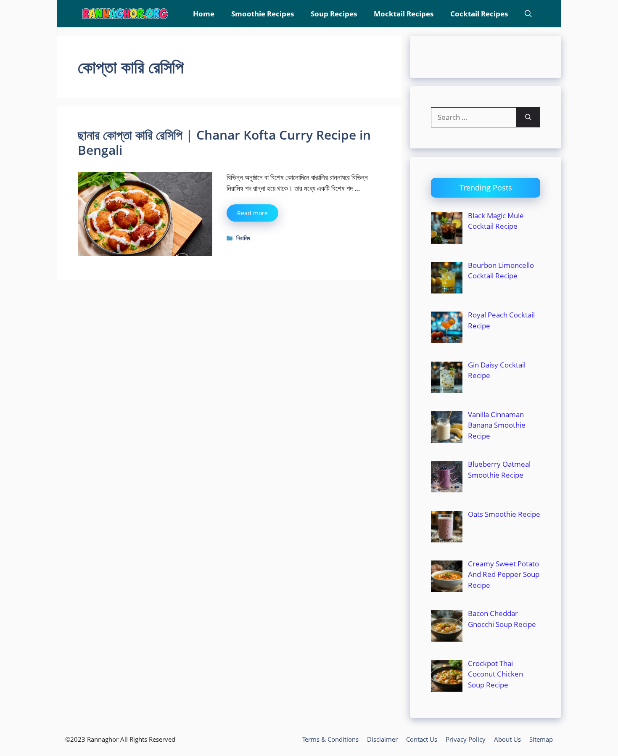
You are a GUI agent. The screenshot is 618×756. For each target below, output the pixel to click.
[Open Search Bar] (528, 13)
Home (203, 14)
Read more (252, 213)
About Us (507, 739)
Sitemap (541, 739)
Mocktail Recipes (403, 14)
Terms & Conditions (330, 739)
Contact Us (421, 739)
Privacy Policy (466, 739)
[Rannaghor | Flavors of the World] (125, 13)
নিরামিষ (243, 238)
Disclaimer (382, 739)
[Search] (528, 117)
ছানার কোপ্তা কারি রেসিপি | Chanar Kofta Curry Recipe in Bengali (224, 142)
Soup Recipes (334, 14)
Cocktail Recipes (479, 14)
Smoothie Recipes (262, 14)
